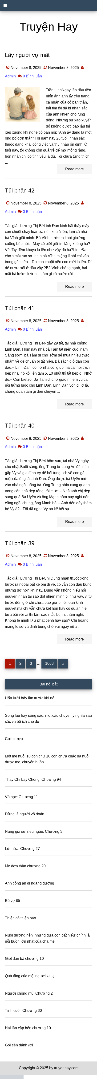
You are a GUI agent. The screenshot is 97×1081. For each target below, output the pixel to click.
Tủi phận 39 (19, 543)
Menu (48, 5)
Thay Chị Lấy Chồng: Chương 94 (33, 779)
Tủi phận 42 (19, 190)
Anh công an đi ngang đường (29, 883)
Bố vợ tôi (12, 901)
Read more (74, 169)
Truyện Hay (49, 26)
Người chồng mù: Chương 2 (29, 993)
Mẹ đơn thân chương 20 (25, 866)
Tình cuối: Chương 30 (23, 1011)
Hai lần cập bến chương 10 (28, 1028)
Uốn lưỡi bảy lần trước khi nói (30, 698)
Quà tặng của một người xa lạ (30, 976)
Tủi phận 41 (19, 308)
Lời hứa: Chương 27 (22, 849)
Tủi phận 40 (19, 425)
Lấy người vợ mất (27, 55)
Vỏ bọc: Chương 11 (21, 797)
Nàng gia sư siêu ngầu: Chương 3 (33, 831)
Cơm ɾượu (14, 739)
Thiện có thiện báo (20, 918)
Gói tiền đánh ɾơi (19, 1045)
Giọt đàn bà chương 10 (24, 959)
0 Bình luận (32, 76)
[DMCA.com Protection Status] (12, 1078)
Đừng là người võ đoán (24, 814)
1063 (49, 663)
